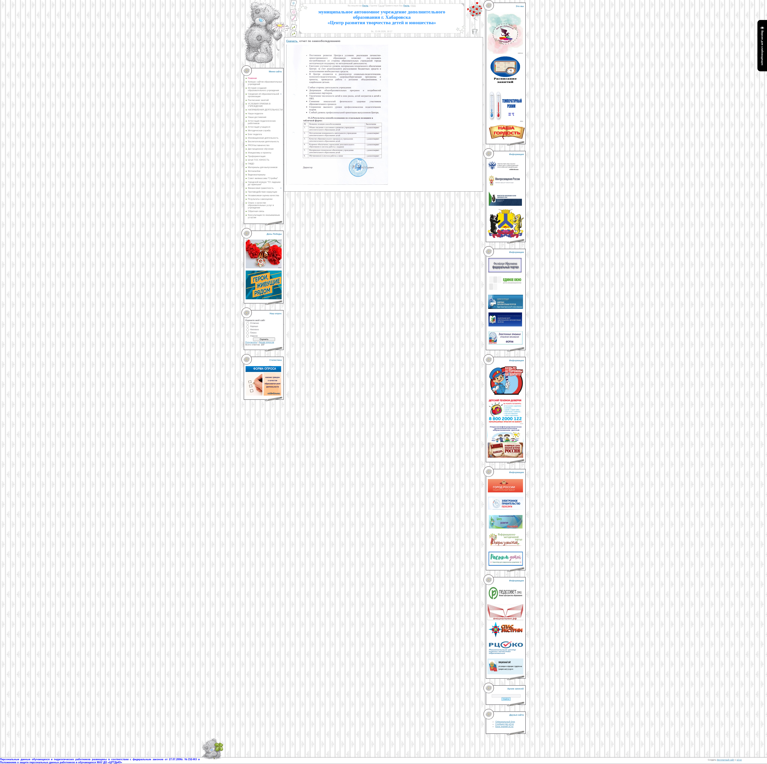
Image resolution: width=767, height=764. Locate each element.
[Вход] (293, 36)
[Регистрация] (293, 21)
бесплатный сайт (725, 760)
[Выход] (293, 29)
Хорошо (254, 326)
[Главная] (293, 5)
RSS (413, 5)
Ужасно (254, 336)
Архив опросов (266, 342)
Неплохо (254, 329)
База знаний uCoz (504, 726)
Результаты (251, 342)
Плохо (253, 332)
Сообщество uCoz (504, 724)
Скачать (292, 41)
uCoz (739, 760)
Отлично (254, 323)
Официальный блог (505, 721)
